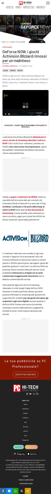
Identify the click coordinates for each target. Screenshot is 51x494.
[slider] (15, 114)
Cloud (5, 70)
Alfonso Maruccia (10, 66)
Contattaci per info (25, 374)
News (18, 7)
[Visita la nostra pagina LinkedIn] (30, 394)
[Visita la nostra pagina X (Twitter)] (34, 394)
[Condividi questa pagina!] (28, 491)
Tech (25, 436)
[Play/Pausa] (5, 114)
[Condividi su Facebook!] (3, 491)
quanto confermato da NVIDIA (23, 197)
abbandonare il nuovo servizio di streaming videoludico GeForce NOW (24, 140)
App (25, 422)
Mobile (25, 413)
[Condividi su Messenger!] (9, 491)
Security (25, 427)
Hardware (25, 409)
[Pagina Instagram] (48, 3)
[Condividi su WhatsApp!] (15, 491)
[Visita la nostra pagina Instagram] (27, 394)
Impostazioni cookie (26, 483)
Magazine (25, 440)
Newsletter (29, 7)
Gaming (13, 70)
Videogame (7, 47)
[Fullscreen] (45, 114)
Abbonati (40, 7)
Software (25, 418)
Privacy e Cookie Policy (26, 479)
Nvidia (20, 70)
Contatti (25, 476)
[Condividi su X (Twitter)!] (22, 491)
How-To (10, 7)
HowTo (25, 431)
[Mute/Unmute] (9, 114)
